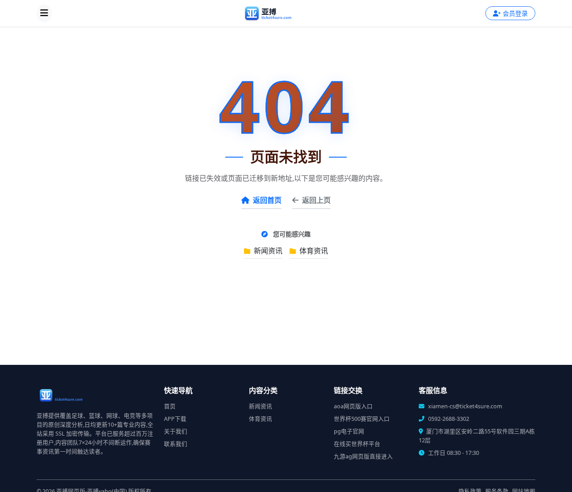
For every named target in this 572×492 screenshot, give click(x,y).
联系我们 (175, 444)
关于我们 (175, 431)
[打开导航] (44, 13)
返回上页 (316, 200)
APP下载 (175, 419)
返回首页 (267, 200)
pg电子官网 (349, 431)
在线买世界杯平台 (357, 444)
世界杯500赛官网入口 (362, 419)
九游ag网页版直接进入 (363, 456)
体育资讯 (313, 251)
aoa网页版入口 (353, 406)
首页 (170, 406)
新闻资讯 (267, 251)
